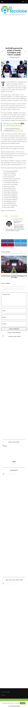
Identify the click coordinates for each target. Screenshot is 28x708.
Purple (14, 461)
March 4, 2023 (18, 130)
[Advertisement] (14, 32)
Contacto (3, 695)
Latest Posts (17, 219)
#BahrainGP (10, 123)
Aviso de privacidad (5, 692)
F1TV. (25, 164)
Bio (6, 216)
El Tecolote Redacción (15, 57)
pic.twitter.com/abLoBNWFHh (12, 125)
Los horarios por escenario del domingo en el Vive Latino (14, 276)
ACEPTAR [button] (23, 703)
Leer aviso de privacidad (14, 706)
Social (15, 216)
